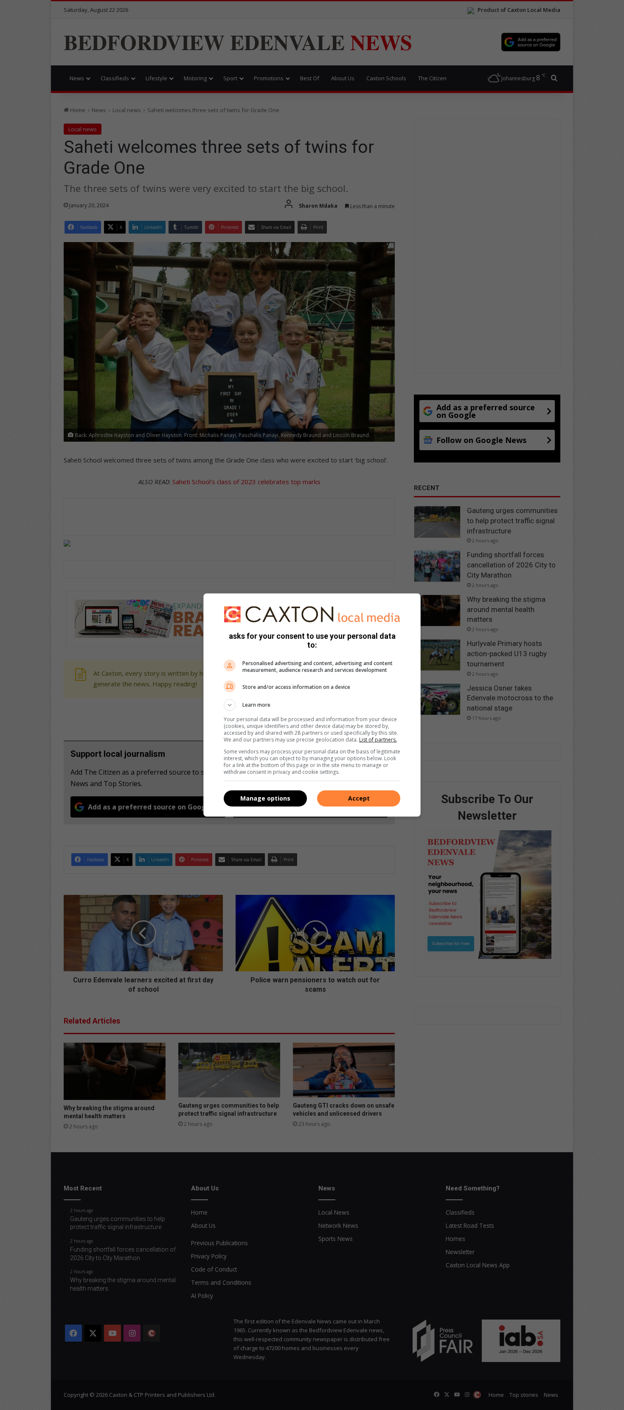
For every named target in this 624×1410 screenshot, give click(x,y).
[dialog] (312, 705)
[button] (312, 705)
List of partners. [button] (378, 739)
